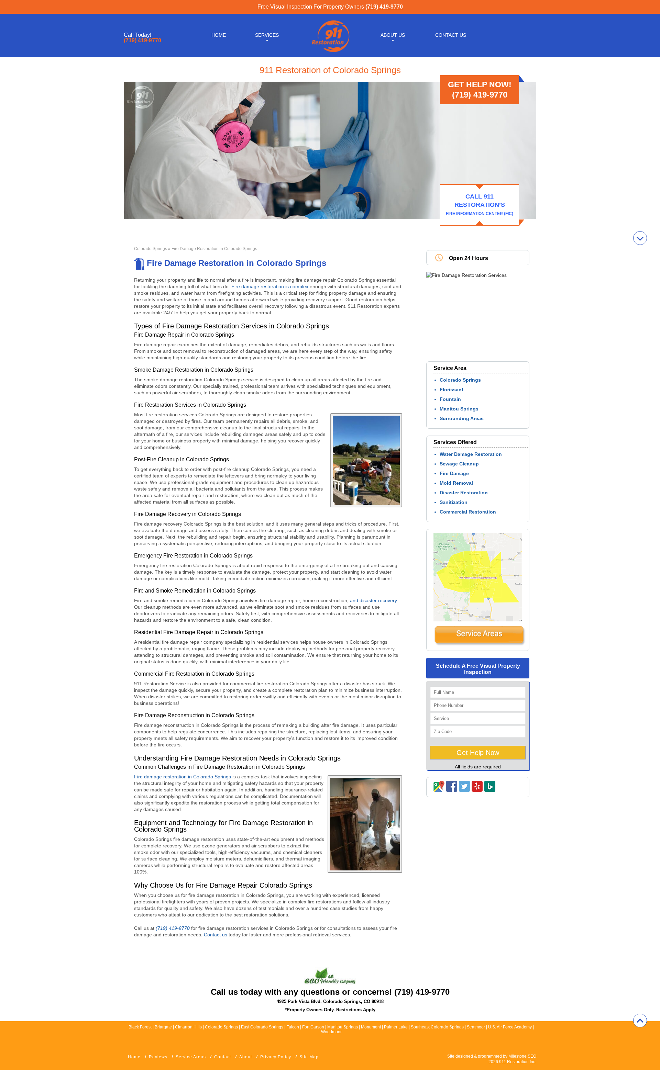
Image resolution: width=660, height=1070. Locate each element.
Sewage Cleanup (459, 463)
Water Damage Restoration (471, 454)
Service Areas (191, 1057)
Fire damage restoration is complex (269, 286)
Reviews (158, 1057)
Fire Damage (454, 473)
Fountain (450, 399)
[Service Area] (479, 644)
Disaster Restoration (464, 492)
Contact (222, 1057)
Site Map (309, 1057)
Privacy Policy (275, 1057)
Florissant (451, 389)
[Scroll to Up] (640, 1020)
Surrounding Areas (462, 418)
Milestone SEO (522, 1056)
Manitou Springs (459, 409)
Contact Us (450, 35)
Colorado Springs (150, 248)
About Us (393, 35)
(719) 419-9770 (384, 7)
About (245, 1057)
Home (218, 35)
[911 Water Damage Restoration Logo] (330, 52)
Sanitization (454, 502)
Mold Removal (456, 483)
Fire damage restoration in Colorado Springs (183, 776)
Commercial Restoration (468, 512)
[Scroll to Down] (640, 238)
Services (267, 35)
